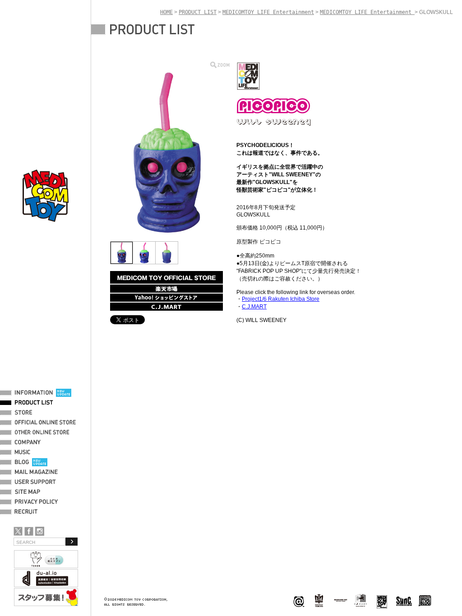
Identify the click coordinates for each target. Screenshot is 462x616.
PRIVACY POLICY (36, 502)
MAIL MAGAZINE (36, 472)
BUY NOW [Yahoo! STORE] (166, 298)
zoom (220, 64)
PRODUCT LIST (34, 403)
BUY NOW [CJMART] (166, 307)
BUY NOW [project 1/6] (166, 277)
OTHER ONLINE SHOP (43, 432)
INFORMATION (34, 393)
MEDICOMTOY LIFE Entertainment (268, 12)
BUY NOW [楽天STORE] (166, 289)
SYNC (404, 601)
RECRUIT (27, 512)
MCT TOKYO (340, 600)
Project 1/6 (319, 601)
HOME (166, 12)
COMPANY (27, 442)
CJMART (360, 600)
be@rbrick (298, 601)
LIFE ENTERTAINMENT (382, 601)
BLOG (22, 462)
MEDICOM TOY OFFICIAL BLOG (425, 601)
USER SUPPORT (35, 482)
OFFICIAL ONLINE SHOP (46, 422)
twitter (18, 531)
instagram (39, 531)
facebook (28, 531)
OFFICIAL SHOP (34, 413)
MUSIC (23, 452)
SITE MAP (27, 492)
